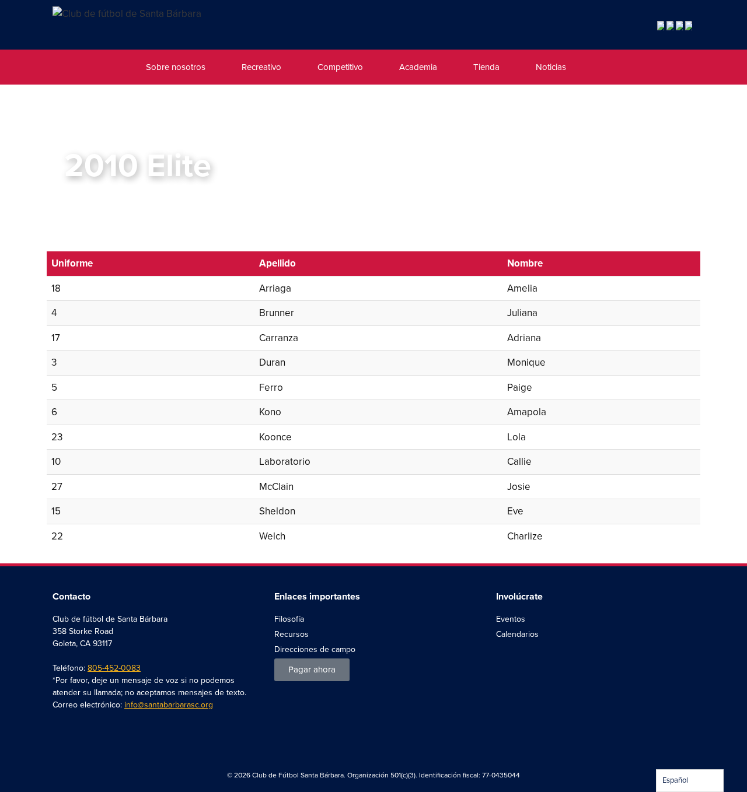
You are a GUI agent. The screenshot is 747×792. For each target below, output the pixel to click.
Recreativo (261, 67)
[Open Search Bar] (595, 67)
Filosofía (289, 619)
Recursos (291, 634)
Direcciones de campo (314, 649)
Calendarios (517, 634)
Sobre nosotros (175, 67)
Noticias (551, 67)
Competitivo (340, 67)
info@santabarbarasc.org (168, 705)
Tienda (486, 67)
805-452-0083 (114, 668)
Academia (418, 67)
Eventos (510, 619)
